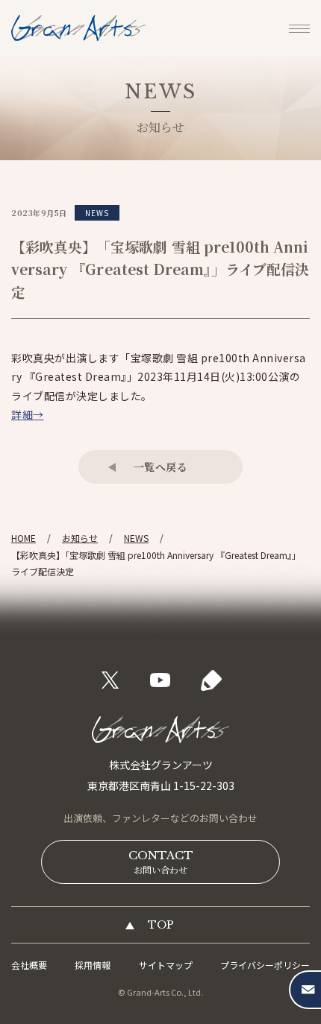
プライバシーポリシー (265, 964)
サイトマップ (166, 964)
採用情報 (92, 964)
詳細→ (27, 414)
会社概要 (29, 964)
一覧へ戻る (161, 466)
